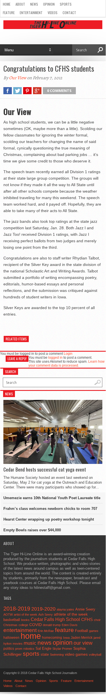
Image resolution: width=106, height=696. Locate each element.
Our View (17, 78)
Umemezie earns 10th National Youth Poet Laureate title (51, 498)
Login (68, 354)
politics (8, 649)
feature (64, 630)
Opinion (49, 4)
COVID (35, 624)
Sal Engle (43, 648)
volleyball (95, 654)
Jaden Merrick (81, 638)
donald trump (52, 625)
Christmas (10, 625)
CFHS (87, 619)
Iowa (66, 637)
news (44, 642)
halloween (11, 638)
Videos (53, 12)
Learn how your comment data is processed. (66, 363)
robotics (28, 648)
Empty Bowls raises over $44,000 (32, 530)
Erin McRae (46, 631)
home (31, 635)
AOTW (8, 614)
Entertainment (31, 12)
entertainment (20, 630)
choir (97, 620)
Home (6, 4)
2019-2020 (43, 609)
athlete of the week (71, 614)
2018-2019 (16, 608)
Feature (9, 12)
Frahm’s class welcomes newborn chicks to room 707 (50, 508)
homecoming (52, 638)
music (30, 643)
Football (81, 631)
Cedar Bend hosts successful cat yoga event (44, 469)
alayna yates (65, 609)
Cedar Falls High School (55, 619)
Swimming (57, 654)
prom (18, 648)
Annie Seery (85, 609)
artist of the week (25, 614)
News (34, 4)
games (93, 631)
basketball (11, 620)
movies (18, 643)
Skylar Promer (62, 648)
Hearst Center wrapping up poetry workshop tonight (48, 519)
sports (31, 653)
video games (76, 654)
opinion (62, 642)
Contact (69, 12)
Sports (66, 4)
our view (83, 643)
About (20, 4)
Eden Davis (70, 625)
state (45, 654)
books (25, 620)
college (23, 625)
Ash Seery (45, 614)
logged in (55, 358)
